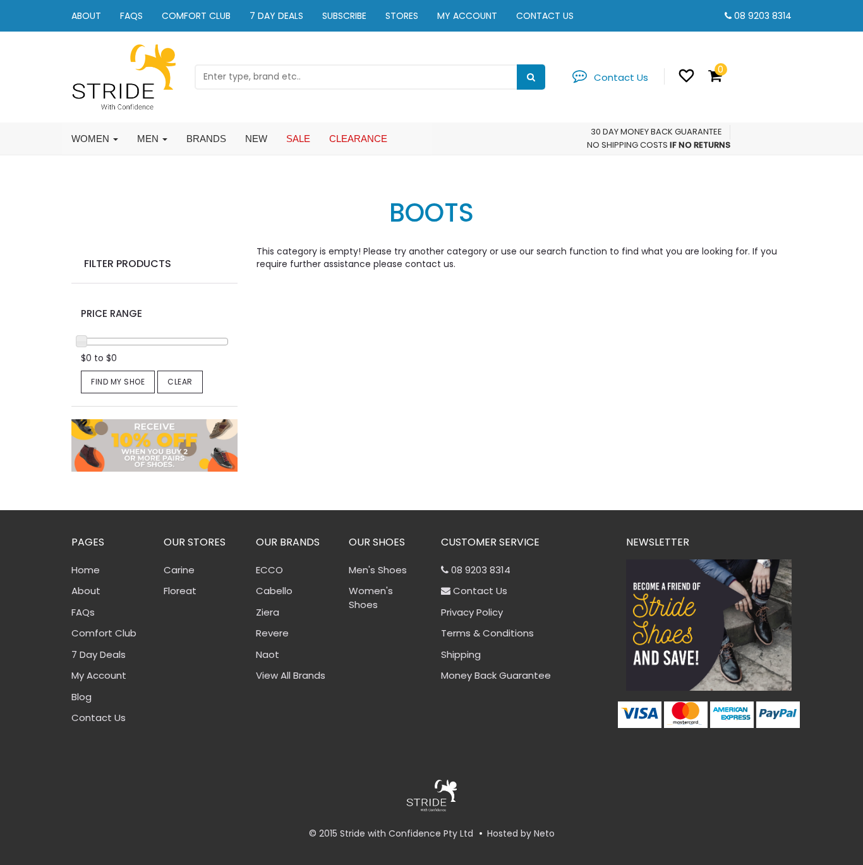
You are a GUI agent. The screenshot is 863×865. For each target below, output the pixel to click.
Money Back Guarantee (496, 675)
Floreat (180, 590)
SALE (298, 138)
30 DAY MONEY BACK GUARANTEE (656, 132)
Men (149, 138)
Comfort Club (196, 15)
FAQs (131, 15)
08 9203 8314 (763, 15)
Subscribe (344, 15)
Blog (81, 696)
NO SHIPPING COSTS (627, 145)
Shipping (461, 654)
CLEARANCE (358, 138)
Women (91, 138)
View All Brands (290, 675)
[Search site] (531, 77)
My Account (467, 15)
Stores (401, 15)
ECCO (269, 569)
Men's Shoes (378, 569)
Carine (179, 569)
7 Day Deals (276, 15)
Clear (180, 381)
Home (85, 569)
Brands (206, 138)
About (86, 15)
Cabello (274, 590)
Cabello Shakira (69, 815)
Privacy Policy (472, 612)
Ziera (267, 612)
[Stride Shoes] (123, 76)
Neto (544, 833)
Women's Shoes (371, 597)
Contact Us (545, 15)
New (256, 138)
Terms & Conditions (487, 633)
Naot (267, 654)
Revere (272, 633)
